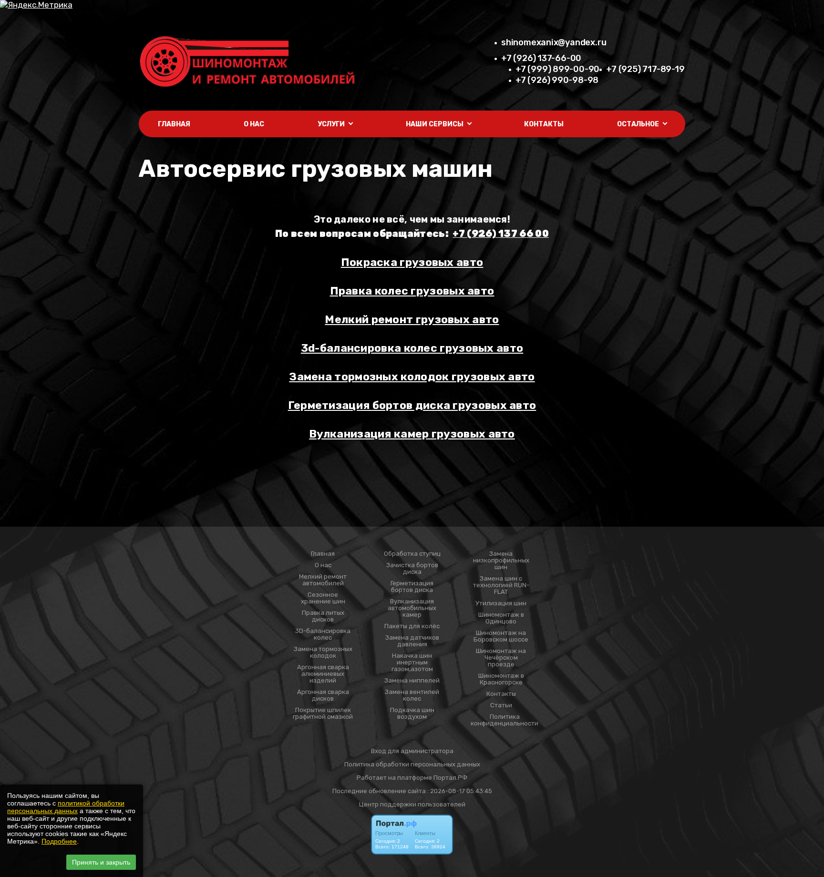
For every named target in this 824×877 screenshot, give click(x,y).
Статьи (501, 705)
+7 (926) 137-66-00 (541, 58)
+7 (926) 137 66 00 (500, 233)
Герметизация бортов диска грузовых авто (412, 405)
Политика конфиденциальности (504, 720)
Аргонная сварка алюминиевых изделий (323, 674)
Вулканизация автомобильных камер (412, 608)
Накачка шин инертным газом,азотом (412, 663)
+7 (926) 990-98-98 (556, 80)
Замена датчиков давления (412, 641)
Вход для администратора (412, 751)
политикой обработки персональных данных (65, 807)
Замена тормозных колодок (323, 652)
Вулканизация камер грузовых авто (412, 433)
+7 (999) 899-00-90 (557, 69)
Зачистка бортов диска (412, 568)
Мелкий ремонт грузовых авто (412, 319)
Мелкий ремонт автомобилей (323, 580)
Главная (174, 124)
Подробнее (59, 841)
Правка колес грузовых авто (412, 290)
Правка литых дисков (323, 616)
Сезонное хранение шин (323, 598)
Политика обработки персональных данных (412, 764)
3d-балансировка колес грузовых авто (412, 348)
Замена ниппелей (412, 680)
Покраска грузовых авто (412, 262)
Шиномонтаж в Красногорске (501, 679)
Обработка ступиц (412, 554)
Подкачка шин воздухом (412, 713)
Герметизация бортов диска (412, 586)
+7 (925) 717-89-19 (645, 69)
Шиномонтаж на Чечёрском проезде (501, 658)
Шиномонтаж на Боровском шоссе (501, 636)
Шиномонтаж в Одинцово (501, 618)
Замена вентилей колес (412, 695)
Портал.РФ (450, 777)
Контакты (544, 124)
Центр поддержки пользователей (412, 804)
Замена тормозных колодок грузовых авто (412, 376)
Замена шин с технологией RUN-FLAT (501, 585)
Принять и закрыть (101, 862)
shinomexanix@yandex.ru (553, 42)
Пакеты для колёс (412, 626)
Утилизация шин (500, 603)
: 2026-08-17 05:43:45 (459, 791)
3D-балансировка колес (322, 634)
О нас (254, 124)
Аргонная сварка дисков (323, 695)
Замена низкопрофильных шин (501, 561)
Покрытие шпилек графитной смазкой (323, 713)
